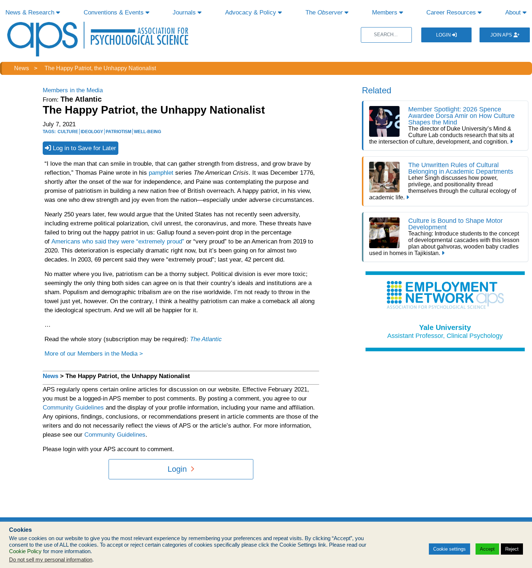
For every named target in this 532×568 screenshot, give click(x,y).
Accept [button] (487, 549)
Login (444, 35)
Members (385, 12)
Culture (68, 131)
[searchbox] (386, 35)
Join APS (502, 35)
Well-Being (147, 131)
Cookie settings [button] (449, 549)
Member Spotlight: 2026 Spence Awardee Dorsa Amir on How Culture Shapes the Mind (461, 116)
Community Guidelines (73, 407)
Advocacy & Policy (251, 12)
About (514, 12)
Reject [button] (512, 549)
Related (376, 90)
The (324, 12)
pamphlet (160, 172)
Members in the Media (73, 90)
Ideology (92, 131)
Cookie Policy (25, 551)
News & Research (30, 12)
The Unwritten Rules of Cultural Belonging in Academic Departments (460, 168)
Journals (185, 12)
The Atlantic (206, 339)
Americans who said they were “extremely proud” (117, 241)
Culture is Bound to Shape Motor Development (455, 224)
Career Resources (452, 12)
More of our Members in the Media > (94, 353)
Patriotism (118, 131)
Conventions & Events (114, 12)
